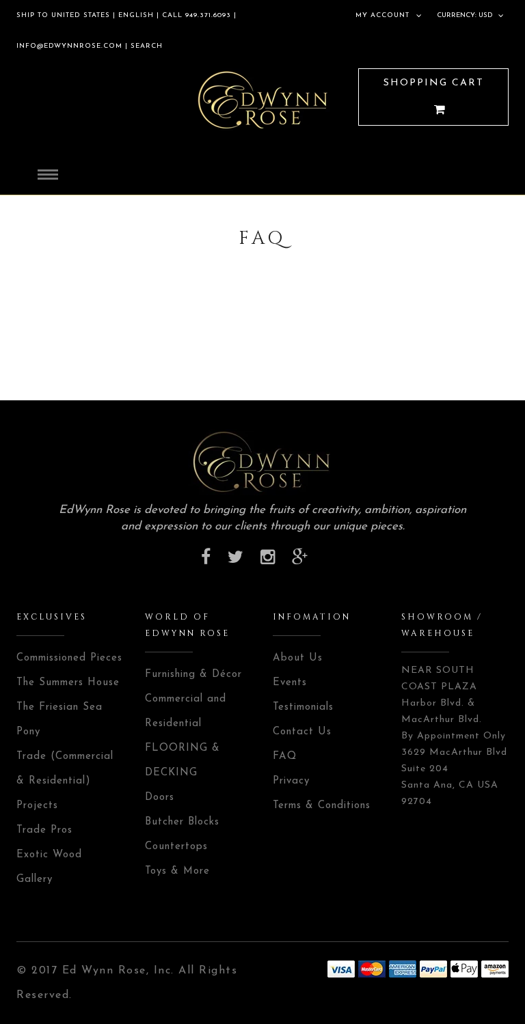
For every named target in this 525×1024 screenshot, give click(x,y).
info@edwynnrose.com (69, 46)
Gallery (34, 879)
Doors (159, 797)
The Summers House (68, 683)
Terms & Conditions (322, 806)
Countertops (176, 847)
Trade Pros (44, 830)
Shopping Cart (433, 83)
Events (290, 683)
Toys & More (177, 871)
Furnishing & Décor (193, 674)
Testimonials (303, 707)
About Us (298, 658)
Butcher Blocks (182, 822)
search (145, 46)
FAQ (285, 756)
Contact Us (302, 732)
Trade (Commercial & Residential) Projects (64, 781)
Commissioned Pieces (69, 658)
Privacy (291, 781)
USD (486, 15)
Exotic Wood (49, 855)
